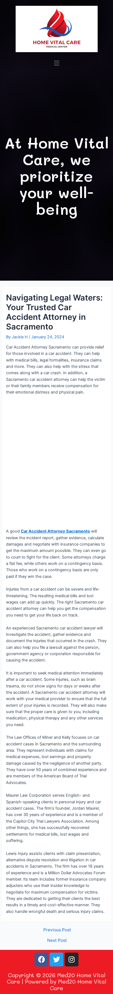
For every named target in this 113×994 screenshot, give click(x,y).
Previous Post (57, 930)
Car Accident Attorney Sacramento (55, 531)
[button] (56, 63)
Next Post (57, 940)
